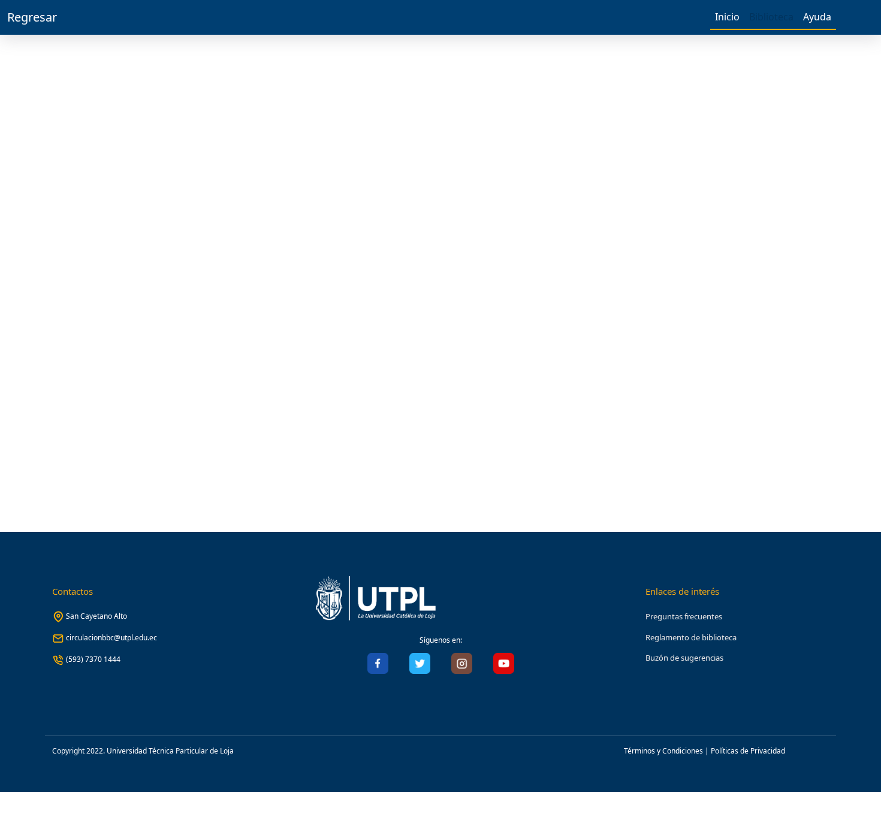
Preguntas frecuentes (683, 616)
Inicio (727, 16)
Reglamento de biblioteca (691, 637)
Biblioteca (771, 16)
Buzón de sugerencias (684, 657)
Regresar (32, 17)
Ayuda (817, 16)
